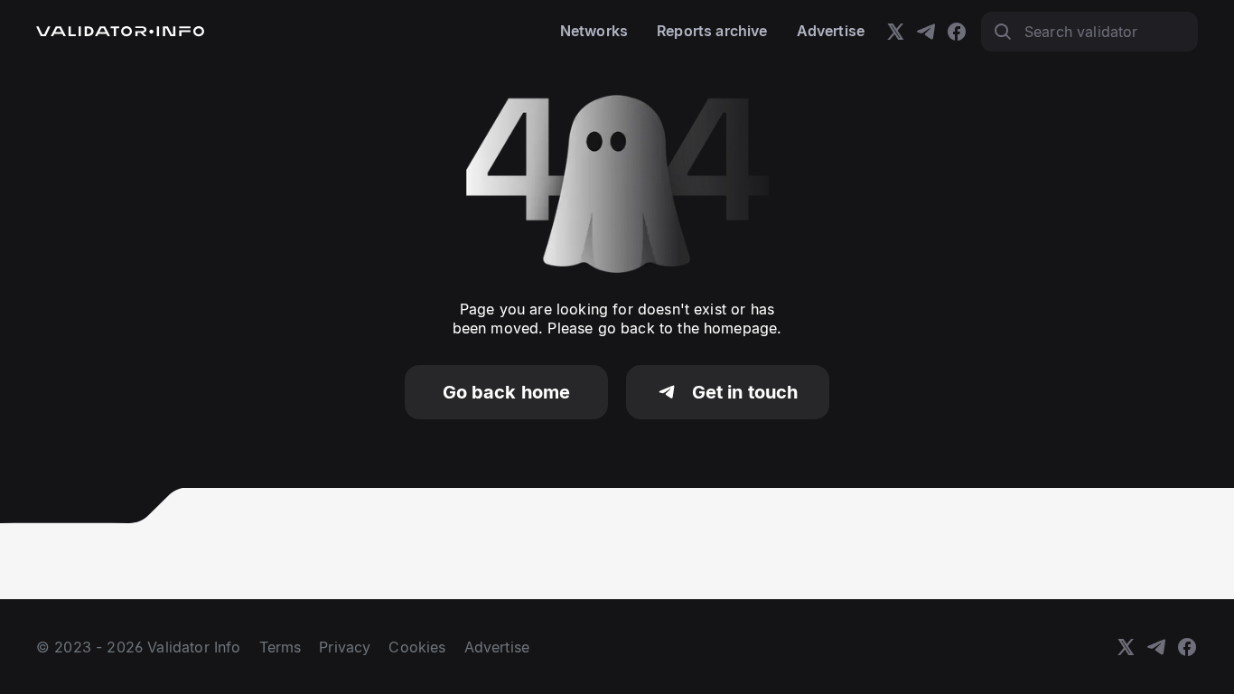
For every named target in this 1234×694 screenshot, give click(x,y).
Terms (280, 647)
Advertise (831, 31)
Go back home (507, 392)
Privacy (344, 647)
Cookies (416, 647)
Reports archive (712, 31)
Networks (594, 31)
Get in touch (745, 392)
